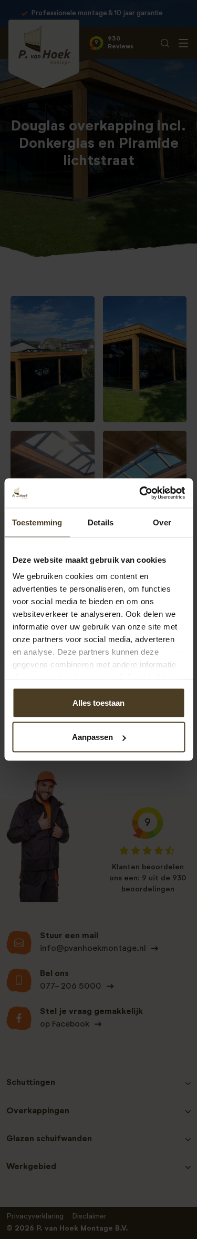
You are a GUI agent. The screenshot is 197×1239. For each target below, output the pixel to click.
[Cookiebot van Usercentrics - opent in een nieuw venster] (140, 493)
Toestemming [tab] (37, 521)
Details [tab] (100, 521)
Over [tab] (162, 521)
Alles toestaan (98, 702)
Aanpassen (92, 737)
